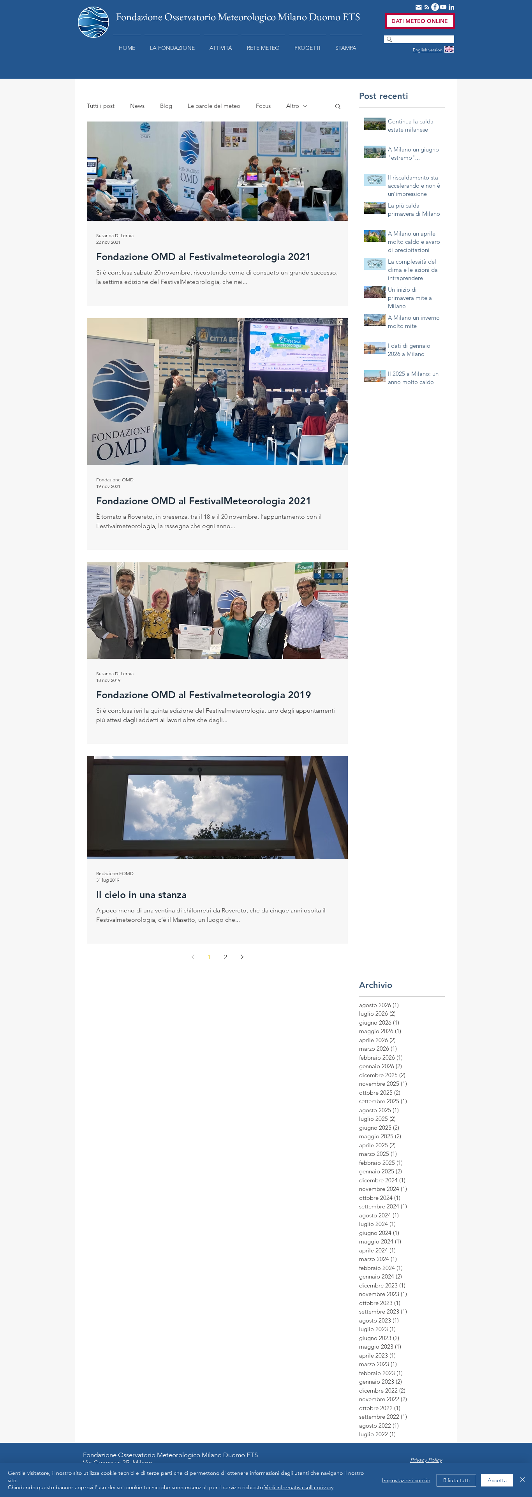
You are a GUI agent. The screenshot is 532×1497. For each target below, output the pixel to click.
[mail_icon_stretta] (419, 7)
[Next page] (242, 957)
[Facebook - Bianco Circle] (435, 7)
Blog (166, 105)
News (137, 105)
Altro (292, 105)
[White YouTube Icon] (443, 7)
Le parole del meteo (214, 105)
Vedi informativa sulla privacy (298, 1487)
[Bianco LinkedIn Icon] (451, 7)
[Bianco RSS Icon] (427, 7)
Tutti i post (101, 105)
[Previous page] (193, 957)
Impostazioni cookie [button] (406, 1480)
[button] (172, 44)
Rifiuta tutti (456, 1480)
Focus (263, 105)
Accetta (497, 1480)
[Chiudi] (522, 1480)
